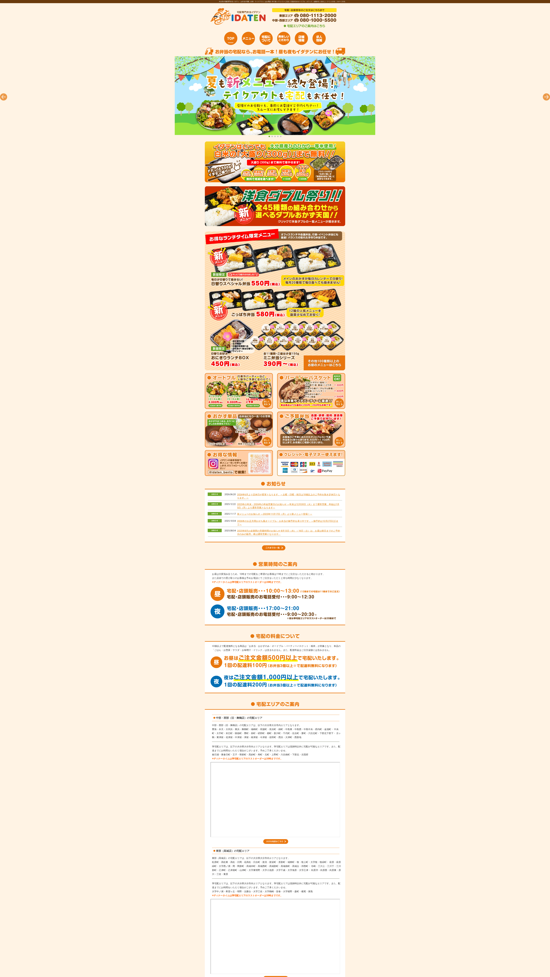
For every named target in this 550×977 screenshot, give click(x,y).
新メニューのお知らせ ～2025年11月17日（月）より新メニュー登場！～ (274, 514)
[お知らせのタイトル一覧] (275, 549)
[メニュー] (248, 38)
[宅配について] (266, 38)
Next (546, 97)
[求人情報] (319, 38)
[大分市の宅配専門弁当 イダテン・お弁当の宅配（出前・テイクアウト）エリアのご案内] (304, 27)
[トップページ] (230, 38)
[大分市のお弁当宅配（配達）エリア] (275, 843)
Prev (3, 97)
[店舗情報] (301, 38)
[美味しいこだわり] (283, 38)
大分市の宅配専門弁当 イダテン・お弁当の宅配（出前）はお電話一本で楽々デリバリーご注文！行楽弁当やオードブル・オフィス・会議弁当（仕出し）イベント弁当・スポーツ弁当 (275, 95)
